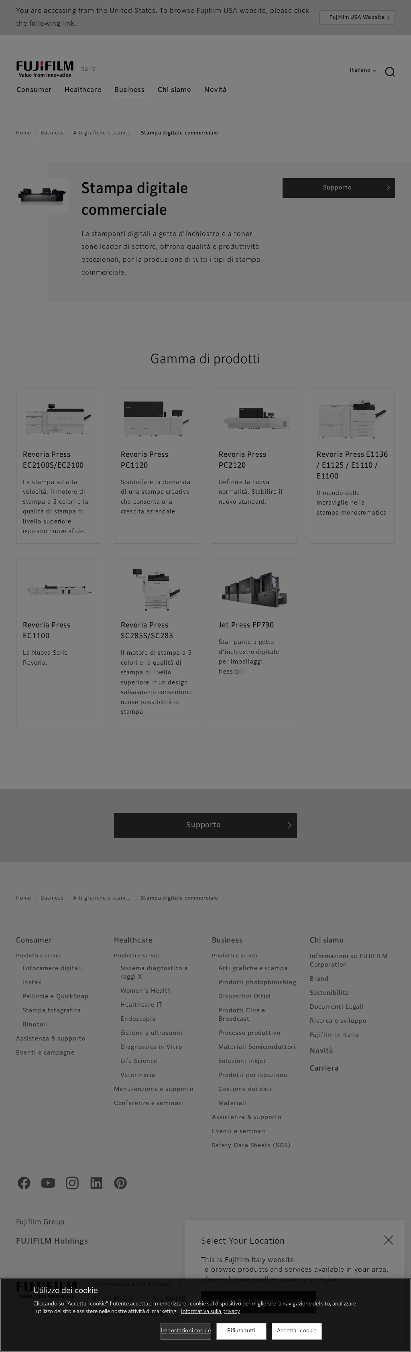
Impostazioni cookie (185, 1331)
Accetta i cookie (296, 1331)
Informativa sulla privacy (210, 1311)
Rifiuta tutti (241, 1331)
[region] (205, 1315)
